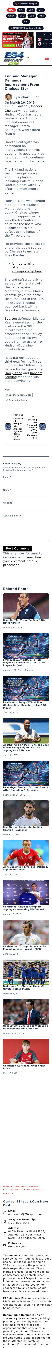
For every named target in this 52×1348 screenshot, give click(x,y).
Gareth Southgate (17, 400)
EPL (26, 21)
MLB (31, 10)
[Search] (28, 58)
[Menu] (47, 58)
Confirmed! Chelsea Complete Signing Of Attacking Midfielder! (23, 908)
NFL (21, 10)
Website (7, 502)
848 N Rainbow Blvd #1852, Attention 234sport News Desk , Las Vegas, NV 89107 (27, 1234)
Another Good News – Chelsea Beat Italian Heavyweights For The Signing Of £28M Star (26, 747)
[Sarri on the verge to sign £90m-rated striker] (26, 606)
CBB (32, 16)
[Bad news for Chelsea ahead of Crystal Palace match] (26, 972)
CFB (22, 16)
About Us (33, 1186)
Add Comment (12, 515)
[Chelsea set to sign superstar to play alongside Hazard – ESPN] (26, 932)
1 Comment (29, 670)
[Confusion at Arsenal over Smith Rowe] (26, 1051)
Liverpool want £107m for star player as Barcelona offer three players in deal (24, 662)
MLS (41, 16)
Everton (11, 318)
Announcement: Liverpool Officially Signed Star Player (25, 868)
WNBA (11, 16)
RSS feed (7, 1186)
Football (22, 106)
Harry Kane (13, 373)
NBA (11, 10)
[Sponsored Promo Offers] (18, 40)
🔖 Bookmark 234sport (26, 4)
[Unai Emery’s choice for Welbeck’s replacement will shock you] (26, 1012)
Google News (17, 1246)
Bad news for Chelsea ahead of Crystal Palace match (23, 987)
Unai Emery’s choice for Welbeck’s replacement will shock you (25, 1027)
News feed (20, 1186)
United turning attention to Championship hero (27, 267)
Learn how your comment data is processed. (22, 561)
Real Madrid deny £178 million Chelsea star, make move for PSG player (24, 705)
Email (7, 477)
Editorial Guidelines (33, 1190)
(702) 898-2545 (18, 1222)
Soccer (36, 106)
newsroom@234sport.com (25, 1214)
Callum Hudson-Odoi (18, 395)
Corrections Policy (12, 1190)
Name (7, 490)
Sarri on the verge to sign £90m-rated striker (25, 621)
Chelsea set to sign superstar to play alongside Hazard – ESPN (24, 947)
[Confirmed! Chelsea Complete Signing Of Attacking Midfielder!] (26, 892)
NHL (41, 10)
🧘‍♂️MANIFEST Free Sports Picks (26, 28)
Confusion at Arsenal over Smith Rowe (24, 1067)
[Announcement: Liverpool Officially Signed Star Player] (26, 853)
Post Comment (17, 548)
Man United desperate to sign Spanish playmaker (22, 828)
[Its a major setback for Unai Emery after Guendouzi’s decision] (26, 773)
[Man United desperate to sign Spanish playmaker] (26, 813)
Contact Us (8, 1193)
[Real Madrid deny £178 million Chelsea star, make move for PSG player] (26, 688)
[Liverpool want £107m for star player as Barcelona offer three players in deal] (26, 646)
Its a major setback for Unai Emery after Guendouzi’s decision (25, 788)
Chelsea (11, 110)
